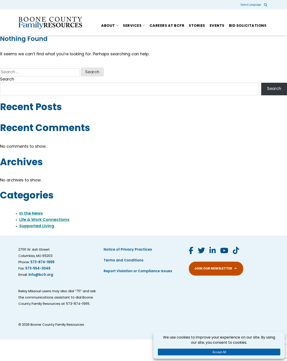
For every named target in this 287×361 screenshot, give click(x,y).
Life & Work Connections (44, 220)
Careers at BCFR (167, 26)
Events (217, 26)
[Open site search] (265, 4)
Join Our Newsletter (213, 268)
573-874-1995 (42, 262)
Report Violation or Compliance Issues (138, 271)
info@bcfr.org (40, 275)
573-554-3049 (37, 268)
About (108, 26)
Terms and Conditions (124, 260)
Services (132, 26)
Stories (197, 26)
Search (7, 80)
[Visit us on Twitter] (201, 251)
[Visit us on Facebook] (191, 251)
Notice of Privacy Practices (128, 250)
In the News (31, 214)
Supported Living (36, 226)
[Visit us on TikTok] (236, 251)
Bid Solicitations (248, 26)
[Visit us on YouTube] (224, 251)
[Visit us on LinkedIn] (212, 251)
